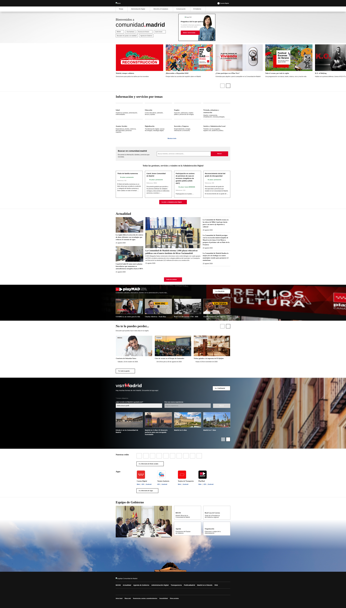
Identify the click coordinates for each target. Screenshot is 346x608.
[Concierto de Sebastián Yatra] (134, 349)
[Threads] (166, 591)
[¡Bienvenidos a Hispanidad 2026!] (189, 61)
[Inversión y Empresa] (187, 126)
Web (138, 484)
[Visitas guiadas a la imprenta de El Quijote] (212, 349)
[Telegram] (161, 591)
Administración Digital (160, 585)
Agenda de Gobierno (146, 35)
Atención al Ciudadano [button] (160, 9)
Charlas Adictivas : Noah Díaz (155, 317)
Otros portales (174, 598)
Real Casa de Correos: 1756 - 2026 (186, 317)
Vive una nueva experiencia (174, 402)
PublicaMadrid (189, 585)
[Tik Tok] (150, 591)
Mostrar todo (172, 138)
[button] (190, 33)
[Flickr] (156, 591)
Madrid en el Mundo (204, 585)
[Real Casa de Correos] (228, 513)
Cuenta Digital (224, 3)
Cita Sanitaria (130, 31)
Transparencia (176, 585)
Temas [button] (121, 9)
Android (148, 484)
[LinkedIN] (139, 591)
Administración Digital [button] (138, 9)
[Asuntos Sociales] (129, 126)
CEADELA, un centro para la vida (128, 317)
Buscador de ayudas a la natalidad (127, 35)
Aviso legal (119, 598)
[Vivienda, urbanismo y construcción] (216, 111)
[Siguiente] (228, 86)
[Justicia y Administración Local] (216, 126)
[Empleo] (187, 111)
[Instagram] (123, 591)
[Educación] (158, 111)
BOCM (119, 31)
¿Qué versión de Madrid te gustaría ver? (129, 402)
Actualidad (127, 585)
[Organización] (228, 529)
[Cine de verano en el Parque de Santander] (173, 349)
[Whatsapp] (145, 591)
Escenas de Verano (143, 31)
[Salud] (129, 111)
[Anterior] (222, 86)
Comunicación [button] (181, 9)
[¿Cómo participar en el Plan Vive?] (239, 61)
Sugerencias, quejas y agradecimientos (145, 598)
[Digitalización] (158, 126)
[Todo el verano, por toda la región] (289, 62)
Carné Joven (158, 31)
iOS (143, 484)
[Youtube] (134, 591)
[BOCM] (198, 513)
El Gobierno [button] (197, 9)
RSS (216, 585)
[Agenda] (198, 529)
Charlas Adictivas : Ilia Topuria (214, 317)
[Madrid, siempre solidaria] (139, 61)
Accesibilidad (163, 598)
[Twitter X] (129, 591)
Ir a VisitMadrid (220, 388)
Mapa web (128, 598)
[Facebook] (118, 591)
